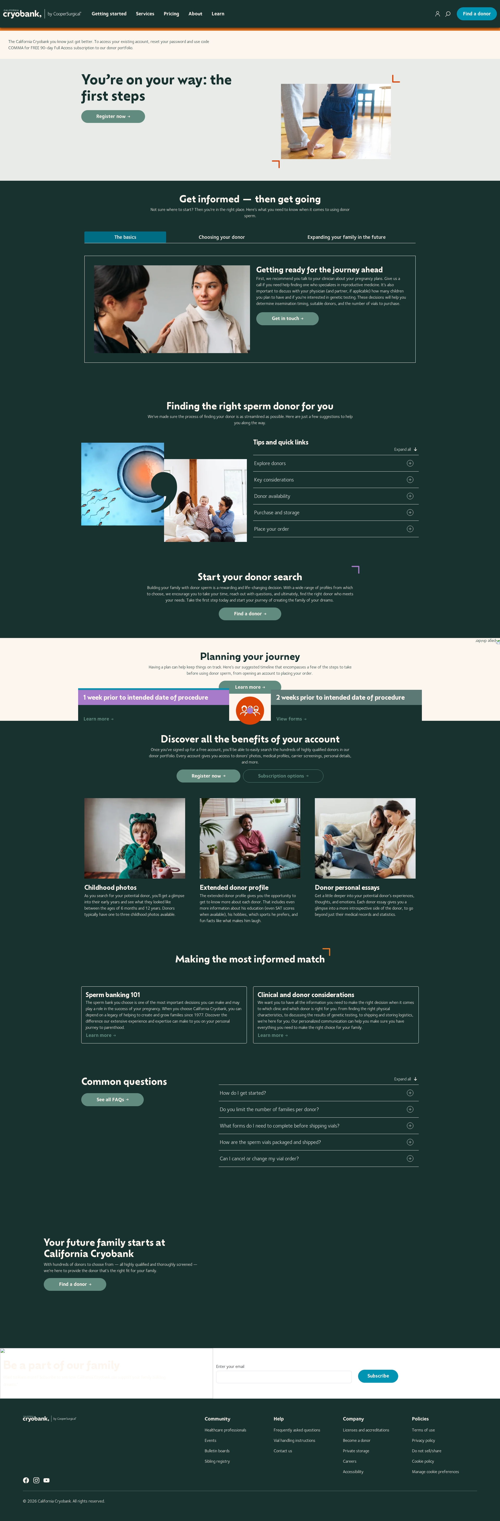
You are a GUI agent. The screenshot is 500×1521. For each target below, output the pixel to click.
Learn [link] (218, 14)
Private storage (356, 1450)
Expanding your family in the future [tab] (347, 237)
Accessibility (353, 1471)
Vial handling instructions (294, 1440)
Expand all (402, 449)
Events (210, 1440)
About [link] (195, 14)
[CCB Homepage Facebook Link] (26, 1480)
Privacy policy (423, 1440)
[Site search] (448, 13)
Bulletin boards (217, 1450)
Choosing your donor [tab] (222, 237)
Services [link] (145, 14)
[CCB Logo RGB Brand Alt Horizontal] (42, 14)
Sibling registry (217, 1461)
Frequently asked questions (297, 1430)
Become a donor (357, 1440)
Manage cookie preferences (435, 1471)
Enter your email (230, 1366)
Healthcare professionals (225, 1430)
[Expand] (410, 463)
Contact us (283, 1450)
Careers (350, 1461)
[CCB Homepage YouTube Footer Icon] (46, 1480)
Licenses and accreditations (366, 1430)
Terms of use (423, 1430)
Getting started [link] (109, 14)
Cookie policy (423, 1461)
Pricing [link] (171, 14)
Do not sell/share (426, 1450)
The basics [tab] (125, 237)
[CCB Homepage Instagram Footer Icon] (36, 1480)
